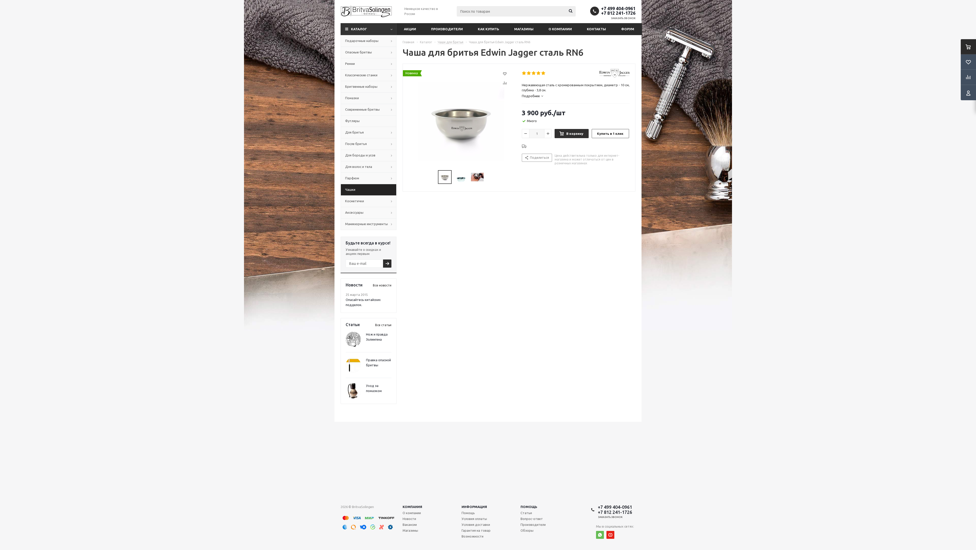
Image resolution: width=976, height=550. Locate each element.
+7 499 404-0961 (618, 8)
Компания (412, 507)
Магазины (523, 29)
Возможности (472, 536)
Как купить (488, 29)
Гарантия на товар (476, 530)
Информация (474, 507)
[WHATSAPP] (600, 535)
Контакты (596, 29)
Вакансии (410, 524)
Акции (410, 29)
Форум (627, 29)
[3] (533, 73)
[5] (543, 73)
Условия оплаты (474, 518)
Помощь (529, 507)
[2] (529, 73)
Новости (409, 518)
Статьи (526, 513)
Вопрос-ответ (532, 518)
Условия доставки (476, 524)
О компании (560, 29)
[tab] (532, 95)
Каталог (359, 29)
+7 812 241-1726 (618, 13)
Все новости (382, 285)
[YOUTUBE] (610, 535)
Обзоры (527, 530)
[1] (524, 73)
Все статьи (383, 325)
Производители (447, 29)
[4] (538, 73)
